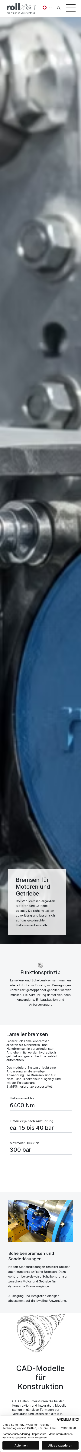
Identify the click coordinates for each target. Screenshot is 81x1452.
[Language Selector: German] (46, 7)
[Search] (59, 8)
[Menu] (71, 8)
